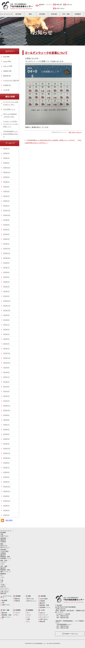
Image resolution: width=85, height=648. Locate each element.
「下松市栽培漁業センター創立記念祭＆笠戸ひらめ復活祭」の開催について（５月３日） (50, 140)
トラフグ (3, 562)
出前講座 (6, 85)
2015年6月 (6, 505)
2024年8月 (6, 225)
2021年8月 (6, 372)
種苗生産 (3, 540)
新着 (70, 132)
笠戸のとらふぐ (5, 547)
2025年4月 (6, 196)
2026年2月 (6, 163)
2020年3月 (6, 444)
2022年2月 (6, 344)
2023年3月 (6, 286)
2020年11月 (6, 405)
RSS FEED (9, 520)
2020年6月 (6, 429)
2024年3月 (6, 239)
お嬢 (1, 581)
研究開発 (42, 14)
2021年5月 (6, 386)
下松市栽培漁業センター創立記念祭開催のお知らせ (10, 134)
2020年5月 (6, 434)
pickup (74, 132)
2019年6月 (6, 472)
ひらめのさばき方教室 (10, 80)
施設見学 (3, 555)
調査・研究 (3, 560)
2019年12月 (6, 448)
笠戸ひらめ (3, 545)
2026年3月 (6, 158)
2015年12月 (6, 501)
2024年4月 (6, 234)
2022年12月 (6, 301)
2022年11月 (6, 305)
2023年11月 (6, 253)
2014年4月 (6, 515)
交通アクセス (4, 536)
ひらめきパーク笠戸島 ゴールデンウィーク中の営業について (10, 124)
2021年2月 (6, 401)
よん (1, 582)
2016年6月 (6, 496)
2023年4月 (6, 282)
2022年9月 (6, 315)
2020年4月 (6, 439)
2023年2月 (6, 291)
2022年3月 (6, 339)
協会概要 (3, 532)
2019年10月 (6, 458)
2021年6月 (6, 382)
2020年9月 (6, 415)
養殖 (30, 14)
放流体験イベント (5, 558)
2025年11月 (6, 172)
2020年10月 (6, 410)
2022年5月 (6, 329)
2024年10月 (6, 215)
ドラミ (2, 577)
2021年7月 (6, 377)
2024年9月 (6, 220)
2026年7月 (6, 148)
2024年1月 (6, 244)
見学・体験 (66, 14)
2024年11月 (6, 210)
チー (1, 575)
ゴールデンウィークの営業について (46, 53)
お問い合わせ (60, 8)
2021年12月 (6, 353)
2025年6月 (6, 186)
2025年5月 (6, 191)
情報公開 (59, 4)
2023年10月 (6, 258)
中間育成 (3, 542)
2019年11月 (6, 453)
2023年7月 (6, 267)
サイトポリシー (5, 590)
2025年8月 (6, 182)
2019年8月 (6, 463)
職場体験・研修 (5, 556)
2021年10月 (6, 363)
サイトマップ (4, 588)
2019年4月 (6, 482)
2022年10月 (6, 310)
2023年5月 (6, 277)
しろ (1, 579)
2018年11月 (6, 491)
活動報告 (6, 71)
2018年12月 (6, 486)
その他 (5, 90)
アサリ (2, 564)
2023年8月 (6, 263)
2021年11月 (6, 358)
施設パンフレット (5, 571)
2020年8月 (6, 420)
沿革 (1, 534)
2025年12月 (6, 167)
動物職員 (78, 14)
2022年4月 (6, 334)
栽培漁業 (18, 14)
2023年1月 (6, 296)
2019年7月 (6, 467)
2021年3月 (6, 396)
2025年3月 (6, 201)
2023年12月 (6, 248)
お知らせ (69, 4)
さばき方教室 (4, 551)
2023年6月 (6, 272)
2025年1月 (6, 205)
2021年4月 (6, 391)
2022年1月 (6, 348)
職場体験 (6, 75)
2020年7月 (6, 424)
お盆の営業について (9, 109)
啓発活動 (54, 14)
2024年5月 (6, 229)
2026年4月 (6, 153)
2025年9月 (6, 177)
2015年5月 (6, 510)
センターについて (6, 14)
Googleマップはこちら (71, 633)
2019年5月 (6, 477)
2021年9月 (6, 367)
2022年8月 (6, 320)
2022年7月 (6, 325)
